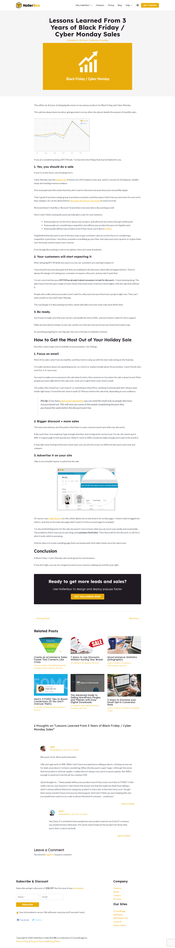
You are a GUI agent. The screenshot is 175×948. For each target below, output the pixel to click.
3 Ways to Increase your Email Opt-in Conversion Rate (121, 702)
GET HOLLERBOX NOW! (87, 596)
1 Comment (38, 707)
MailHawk (118, 914)
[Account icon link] (138, 5)
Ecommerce (72, 40)
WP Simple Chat (120, 918)
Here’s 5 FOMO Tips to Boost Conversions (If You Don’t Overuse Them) (51, 701)
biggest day (61, 179)
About (116, 891)
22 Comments (76, 663)
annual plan (78, 888)
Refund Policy (53, 941)
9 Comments (75, 706)
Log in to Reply (128, 803)
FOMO (108, 228)
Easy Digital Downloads (57, 665)
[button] (91, 5)
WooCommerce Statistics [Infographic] (122, 658)
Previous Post (42, 618)
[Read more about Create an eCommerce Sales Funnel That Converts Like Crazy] (51, 644)
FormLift (117, 921)
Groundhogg (119, 911)
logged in (50, 854)
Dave (52, 747)
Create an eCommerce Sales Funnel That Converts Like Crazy (50, 659)
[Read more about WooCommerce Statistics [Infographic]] (124, 644)
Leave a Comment (40, 665)
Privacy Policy (22, 941)
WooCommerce (49, 668)
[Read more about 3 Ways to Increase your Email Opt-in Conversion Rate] (124, 685)
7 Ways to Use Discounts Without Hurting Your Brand (87, 658)
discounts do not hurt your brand (85, 200)
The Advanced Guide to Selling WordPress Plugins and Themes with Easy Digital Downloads (85, 699)
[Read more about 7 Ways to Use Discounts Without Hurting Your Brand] (87, 644)
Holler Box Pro (55, 518)
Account (117, 899)
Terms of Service (38, 941)
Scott (61, 811)
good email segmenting (71, 400)
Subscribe (27, 904)
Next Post (135, 618)
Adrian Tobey (119, 925)
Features (117, 888)
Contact (117, 895)
